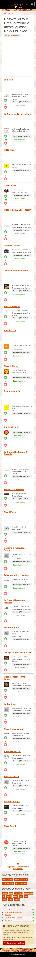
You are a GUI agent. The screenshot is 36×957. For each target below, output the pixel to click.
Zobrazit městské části (12, 36)
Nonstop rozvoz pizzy (21, 879)
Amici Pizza (10, 330)
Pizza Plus (9, 149)
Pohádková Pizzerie (14, 489)
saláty (4, 900)
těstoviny (17, 900)
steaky (10, 900)
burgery (5, 893)
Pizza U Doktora (12, 306)
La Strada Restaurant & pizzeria (16, 601)
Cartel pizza (10, 185)
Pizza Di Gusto (11, 776)
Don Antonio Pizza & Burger (13, 917)
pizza (21, 896)
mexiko (9, 896)
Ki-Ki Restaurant (12, 751)
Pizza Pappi (10, 826)
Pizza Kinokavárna (13, 728)
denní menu (18, 893)
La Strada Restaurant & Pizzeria (16, 453)
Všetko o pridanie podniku (14, 943)
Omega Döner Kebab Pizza (17, 652)
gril (3, 896)
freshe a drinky (28, 893)
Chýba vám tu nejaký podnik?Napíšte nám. (18, 867)
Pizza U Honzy (11, 366)
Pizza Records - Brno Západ (14, 677)
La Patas (8, 79)
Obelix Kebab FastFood (16, 270)
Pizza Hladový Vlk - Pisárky (18, 209)
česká (11, 893)
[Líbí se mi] (5, 100)
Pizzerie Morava (12, 245)
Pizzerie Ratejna (12, 801)
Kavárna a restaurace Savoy (15, 549)
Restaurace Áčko (12, 391)
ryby (26, 896)
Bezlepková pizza (8, 883)
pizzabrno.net (18, 3)
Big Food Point (11, 426)
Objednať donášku (19, 105)
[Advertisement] (18, 56)
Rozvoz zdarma (7, 879)
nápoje (15, 896)
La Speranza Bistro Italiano (17, 114)
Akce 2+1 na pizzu (21, 883)
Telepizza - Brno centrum (16, 575)
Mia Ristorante (11, 627)
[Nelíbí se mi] (5, 107)
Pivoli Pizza (10, 511)
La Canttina (10, 704)
